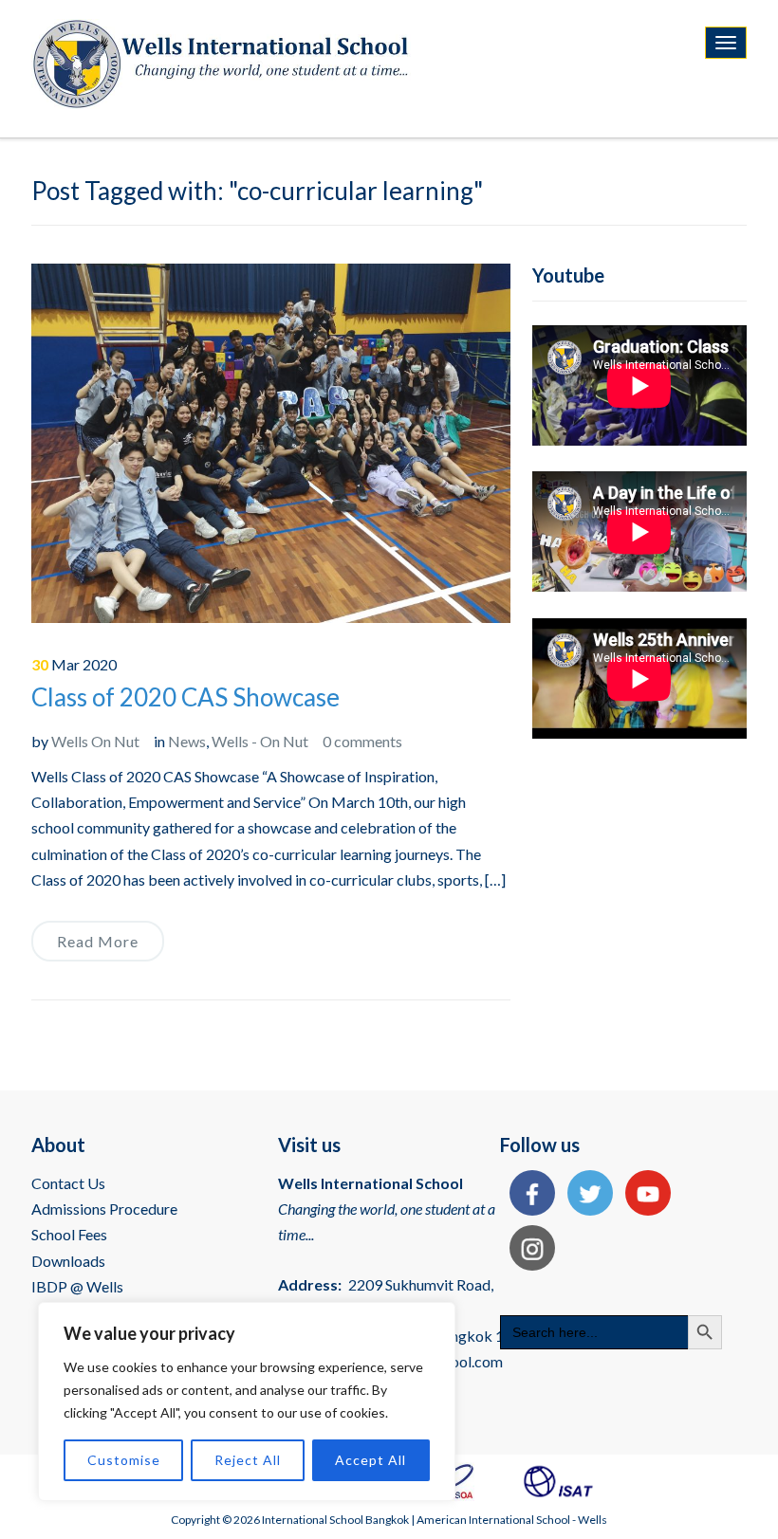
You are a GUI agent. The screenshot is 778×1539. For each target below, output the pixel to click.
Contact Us (68, 1183)
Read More (98, 941)
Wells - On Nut (260, 741)
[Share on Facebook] (527, 1195)
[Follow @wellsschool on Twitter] (585, 1195)
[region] (246, 1401)
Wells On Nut (95, 741)
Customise (123, 1460)
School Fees (69, 1234)
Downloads (68, 1261)
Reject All (247, 1460)
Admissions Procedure (104, 1209)
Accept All (370, 1460)
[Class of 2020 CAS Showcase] (270, 440)
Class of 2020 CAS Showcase (185, 697)
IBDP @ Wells (77, 1286)
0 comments (362, 741)
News (187, 741)
